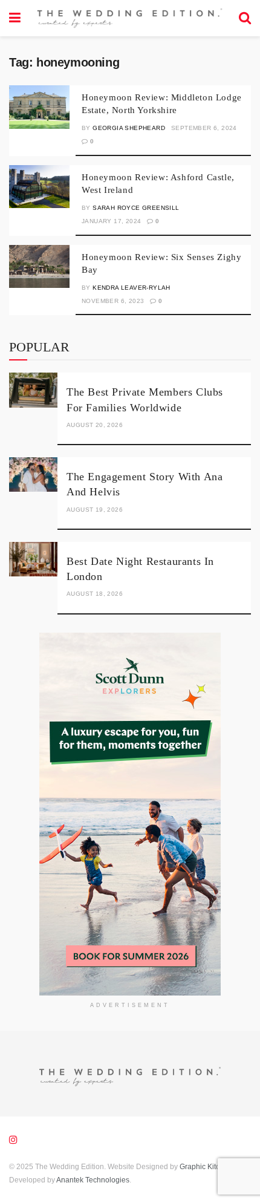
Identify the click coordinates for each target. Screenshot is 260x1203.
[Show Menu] (15, 18)
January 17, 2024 (111, 221)
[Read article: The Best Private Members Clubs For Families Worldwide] (33, 390)
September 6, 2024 (204, 128)
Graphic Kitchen (206, 1166)
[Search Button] (245, 18)
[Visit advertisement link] (130, 814)
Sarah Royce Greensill (136, 207)
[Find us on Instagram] (13, 1140)
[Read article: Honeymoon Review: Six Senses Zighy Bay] (39, 267)
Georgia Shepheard (129, 128)
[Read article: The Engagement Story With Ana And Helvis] (33, 474)
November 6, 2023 (113, 301)
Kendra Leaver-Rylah (132, 287)
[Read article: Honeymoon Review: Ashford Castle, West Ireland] (39, 187)
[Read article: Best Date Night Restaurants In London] (33, 559)
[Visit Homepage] (130, 18)
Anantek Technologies (92, 1180)
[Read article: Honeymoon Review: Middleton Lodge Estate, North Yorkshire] (39, 107)
